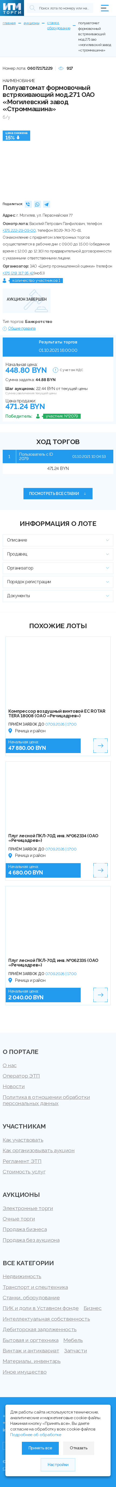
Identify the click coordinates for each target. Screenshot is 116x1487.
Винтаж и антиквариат (31, 1351)
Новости (14, 1086)
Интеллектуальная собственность (46, 1319)
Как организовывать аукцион (39, 1150)
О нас (9, 1065)
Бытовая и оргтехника (31, 1340)
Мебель (73, 1340)
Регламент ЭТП (22, 1161)
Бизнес (93, 1308)
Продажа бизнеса (25, 1229)
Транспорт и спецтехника (35, 1287)
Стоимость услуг (24, 1172)
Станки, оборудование (31, 1298)
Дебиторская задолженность (40, 1329)
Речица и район (30, 730)
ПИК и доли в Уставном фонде (41, 1308)
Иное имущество (25, 1372)
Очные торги (19, 1219)
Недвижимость (22, 1276)
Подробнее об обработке (35, 1434)
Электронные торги (28, 1208)
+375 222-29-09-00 (19, 230)
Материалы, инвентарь (32, 1361)
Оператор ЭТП (21, 1076)
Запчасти (75, 1351)
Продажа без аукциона (31, 1240)
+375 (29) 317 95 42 (18, 273)
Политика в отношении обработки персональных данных (46, 1100)
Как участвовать (23, 1140)
